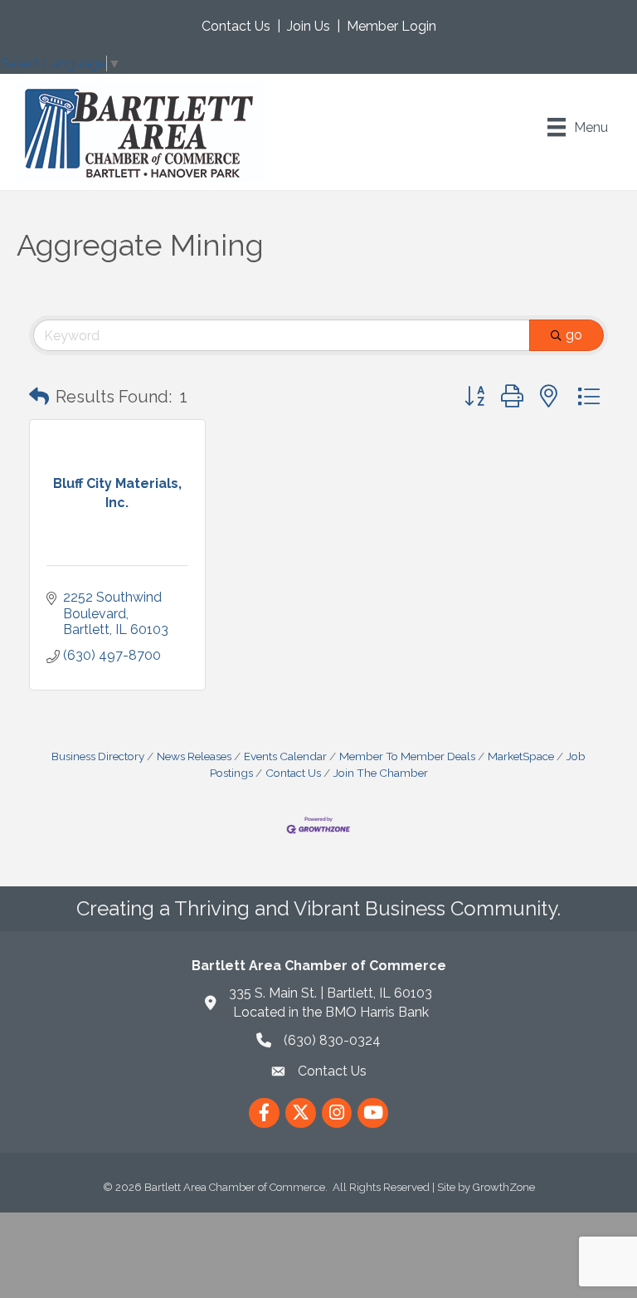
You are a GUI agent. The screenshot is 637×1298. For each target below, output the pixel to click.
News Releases (194, 756)
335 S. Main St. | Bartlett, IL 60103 (330, 993)
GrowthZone (504, 1187)
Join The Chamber (380, 772)
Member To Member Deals (407, 756)
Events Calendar (285, 756)
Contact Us (236, 26)
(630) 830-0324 (332, 1040)
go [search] (574, 335)
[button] (39, 397)
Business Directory (97, 756)
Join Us (308, 26)
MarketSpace (521, 756)
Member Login (391, 26)
